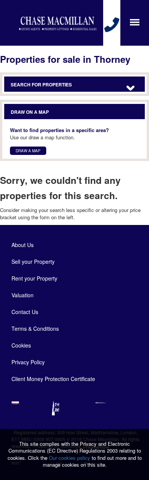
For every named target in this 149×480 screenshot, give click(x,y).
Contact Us (24, 312)
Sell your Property (33, 261)
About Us (22, 245)
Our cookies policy (70, 457)
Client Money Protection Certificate (53, 379)
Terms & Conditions (35, 328)
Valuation (22, 295)
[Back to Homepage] (134, 21)
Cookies (21, 345)
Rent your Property (34, 278)
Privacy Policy (28, 362)
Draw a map (28, 150)
